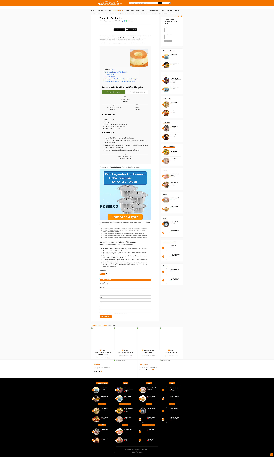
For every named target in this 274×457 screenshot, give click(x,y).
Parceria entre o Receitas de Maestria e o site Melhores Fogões (107, 13)
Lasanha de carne (174, 110)
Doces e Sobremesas (118, 10)
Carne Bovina (99, 10)
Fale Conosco (169, 10)
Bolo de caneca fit (174, 54)
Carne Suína (108, 10)
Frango (127, 10)
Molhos (138, 10)
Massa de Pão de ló (175, 197)
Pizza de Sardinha (174, 437)
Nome (101, 338)
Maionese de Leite (175, 230)
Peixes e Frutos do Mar (152, 10)
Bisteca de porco (174, 126)
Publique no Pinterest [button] (138, 112)
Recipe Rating (102, 323)
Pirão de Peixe (174, 245)
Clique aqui (97, 412)
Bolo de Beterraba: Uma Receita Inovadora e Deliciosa (176, 80)
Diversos (126, 391)
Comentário (102, 328)
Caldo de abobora (174, 63)
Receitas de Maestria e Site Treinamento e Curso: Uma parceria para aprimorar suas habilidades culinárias (151, 13)
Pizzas (143, 10)
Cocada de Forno (174, 158)
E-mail (101, 344)
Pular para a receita (120, 29)
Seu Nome (166, 27)
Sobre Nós (177, 10)
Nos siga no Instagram (146, 410)
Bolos (92, 10)
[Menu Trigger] (160, 3)
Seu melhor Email (168, 34)
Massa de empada (174, 206)
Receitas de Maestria (107, 20)
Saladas (162, 10)
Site (100, 349)
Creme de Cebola (174, 221)
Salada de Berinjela (175, 269)
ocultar (114, 90)
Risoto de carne (174, 102)
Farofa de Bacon (174, 134)
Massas (132, 10)
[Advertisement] (125, 44)
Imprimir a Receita (132, 29)
